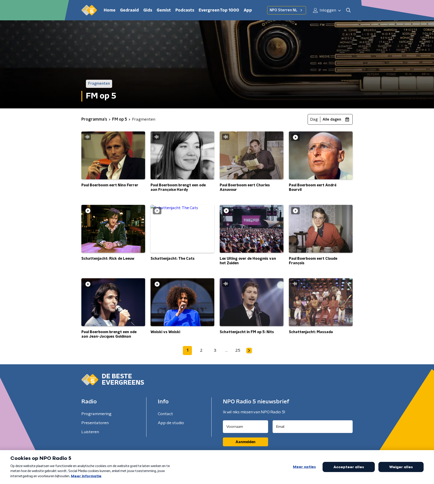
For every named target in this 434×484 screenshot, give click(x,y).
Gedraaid (129, 10)
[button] (348, 10)
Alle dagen (332, 119)
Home (110, 10)
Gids (147, 10)
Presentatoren (95, 423)
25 (237, 350)
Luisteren (90, 432)
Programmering (96, 414)
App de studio (171, 423)
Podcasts (184, 10)
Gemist (164, 10)
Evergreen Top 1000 (219, 10)
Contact (165, 414)
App (248, 10)
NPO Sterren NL (283, 10)
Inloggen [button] (327, 10)
